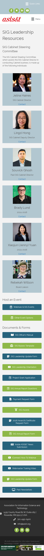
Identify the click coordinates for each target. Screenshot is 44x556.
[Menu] (33, 3)
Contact (22, 104)
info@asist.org (24, 524)
